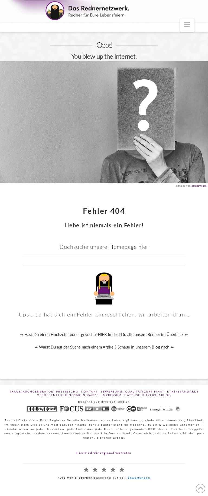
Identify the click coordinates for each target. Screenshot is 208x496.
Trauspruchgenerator (31, 391)
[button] (187, 25)
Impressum (112, 395)
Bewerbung (111, 391)
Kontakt (89, 391)
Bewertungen (139, 477)
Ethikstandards (183, 391)
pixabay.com (198, 185)
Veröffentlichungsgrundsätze (68, 395)
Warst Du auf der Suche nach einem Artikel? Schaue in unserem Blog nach (104, 347)
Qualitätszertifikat (144, 391)
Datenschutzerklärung (147, 395)
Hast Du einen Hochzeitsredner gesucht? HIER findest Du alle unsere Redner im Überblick (104, 335)
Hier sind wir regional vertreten (104, 453)
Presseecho (67, 391)
